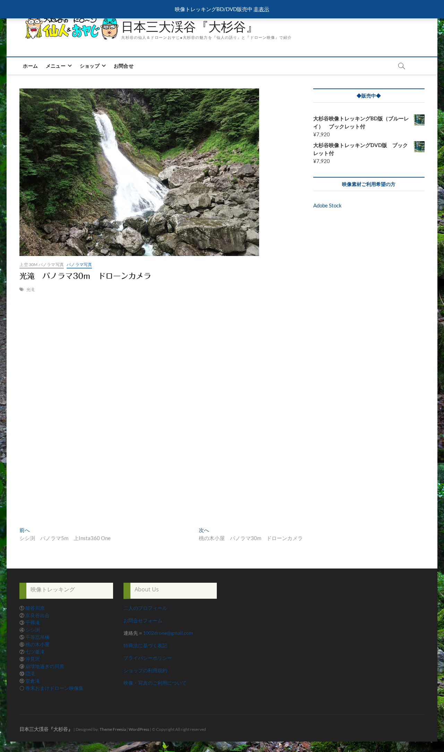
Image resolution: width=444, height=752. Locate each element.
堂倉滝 (32, 681)
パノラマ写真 (79, 264)
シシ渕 (32, 630)
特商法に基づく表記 (145, 645)
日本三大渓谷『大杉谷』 (189, 26)
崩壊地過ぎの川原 (44, 666)
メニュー (56, 66)
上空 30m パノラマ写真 (41, 264)
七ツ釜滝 (35, 652)
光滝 (30, 289)
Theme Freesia (113, 729)
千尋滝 (32, 622)
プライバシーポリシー (147, 658)
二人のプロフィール (145, 608)
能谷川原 (35, 608)
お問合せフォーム (142, 620)
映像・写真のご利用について (155, 683)
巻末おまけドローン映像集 (54, 688)
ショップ (90, 66)
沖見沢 (32, 659)
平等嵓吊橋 (37, 637)
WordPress (139, 729)
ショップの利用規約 (145, 670)
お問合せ (124, 66)
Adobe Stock (327, 205)
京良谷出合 (37, 615)
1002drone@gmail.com (168, 633)
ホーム (30, 66)
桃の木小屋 (37, 644)
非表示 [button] (261, 9)
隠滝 (30, 673)
